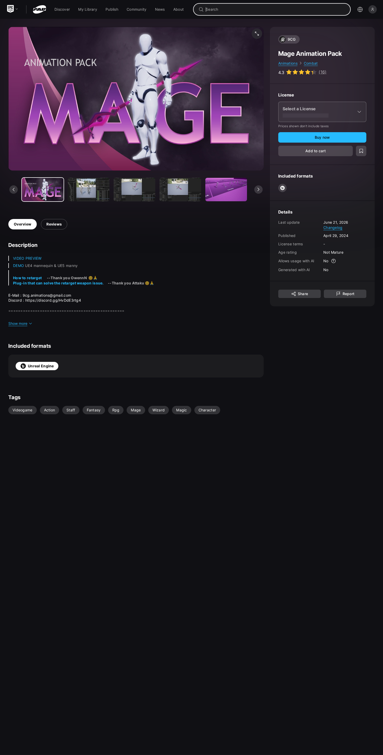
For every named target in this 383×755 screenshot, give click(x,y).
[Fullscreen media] (257, 33)
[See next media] (258, 189)
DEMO (18, 265)
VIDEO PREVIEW (27, 258)
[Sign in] (372, 9)
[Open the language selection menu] (360, 9)
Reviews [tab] (54, 224)
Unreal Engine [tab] (41, 366)
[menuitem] (62, 9)
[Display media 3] (180, 189)
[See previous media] (13, 189)
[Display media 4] (226, 189)
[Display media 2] (134, 189)
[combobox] (275, 9)
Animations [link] (288, 63)
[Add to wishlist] (361, 151)
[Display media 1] (88, 189)
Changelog (333, 227)
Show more (17, 323)
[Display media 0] (43, 189)
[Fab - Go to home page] (39, 9)
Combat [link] (311, 63)
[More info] (334, 261)
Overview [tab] (22, 224)
